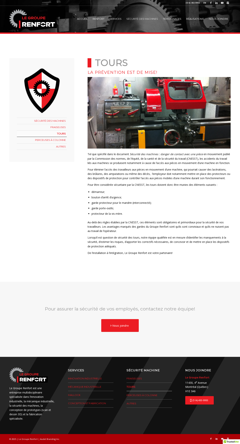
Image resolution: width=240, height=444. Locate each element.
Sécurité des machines (50, 120)
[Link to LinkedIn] (216, 3)
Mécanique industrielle (84, 386)
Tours (61, 133)
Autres (61, 146)
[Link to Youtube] (222, 3)
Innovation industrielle (85, 378)
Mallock (74, 394)
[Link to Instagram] (228, 3)
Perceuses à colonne (50, 139)
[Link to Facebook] (211, 3)
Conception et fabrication (87, 403)
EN (204, 2)
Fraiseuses (58, 127)
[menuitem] (204, 3)
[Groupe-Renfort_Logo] (33, 18)
